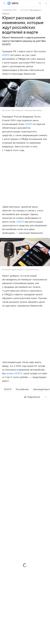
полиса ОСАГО (14, 373)
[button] (25, 93)
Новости (5, 13)
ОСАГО (6, 55)
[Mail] (9, 3)
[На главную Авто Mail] (14, 3)
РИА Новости (35, 10)
